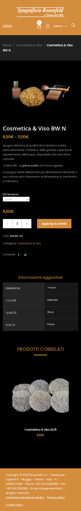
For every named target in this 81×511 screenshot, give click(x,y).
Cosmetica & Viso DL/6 (40, 430)
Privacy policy (56, 497)
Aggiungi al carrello (54, 224)
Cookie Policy (14, 505)
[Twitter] (25, 255)
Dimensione (10, 194)
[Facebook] (18, 255)
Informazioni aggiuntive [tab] (40, 277)
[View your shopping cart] (39, 27)
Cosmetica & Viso (29, 45)
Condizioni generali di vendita (25, 497)
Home (7, 45)
